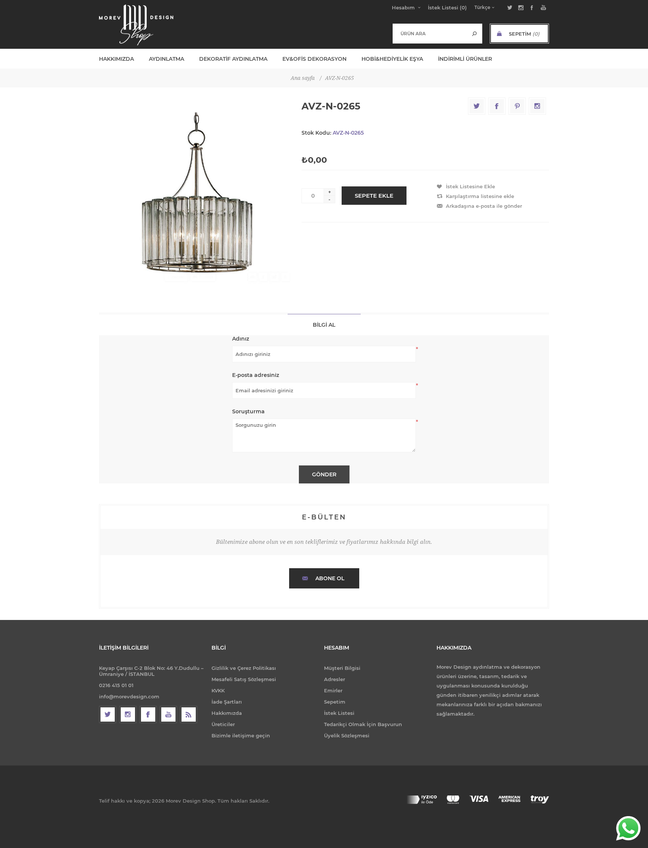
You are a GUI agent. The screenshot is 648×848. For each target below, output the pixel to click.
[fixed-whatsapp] (628, 828)
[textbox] (430, 33)
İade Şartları (227, 702)
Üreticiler (223, 724)
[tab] (324, 324)
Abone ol (329, 578)
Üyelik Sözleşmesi (346, 735)
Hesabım (403, 8)
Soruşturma (248, 411)
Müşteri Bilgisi (342, 668)
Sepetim (334, 702)
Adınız (240, 338)
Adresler (334, 679)
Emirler (333, 690)
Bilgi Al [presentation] (324, 324)
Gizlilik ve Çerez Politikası (244, 668)
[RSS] (189, 714)
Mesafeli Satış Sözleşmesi (244, 679)
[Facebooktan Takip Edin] (148, 714)
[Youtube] (168, 714)
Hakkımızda (227, 713)
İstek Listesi (339, 713)
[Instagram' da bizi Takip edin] (128, 714)
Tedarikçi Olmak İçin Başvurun (363, 724)
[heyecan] (107, 714)
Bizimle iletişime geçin (241, 735)
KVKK (218, 690)
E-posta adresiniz (255, 375)
